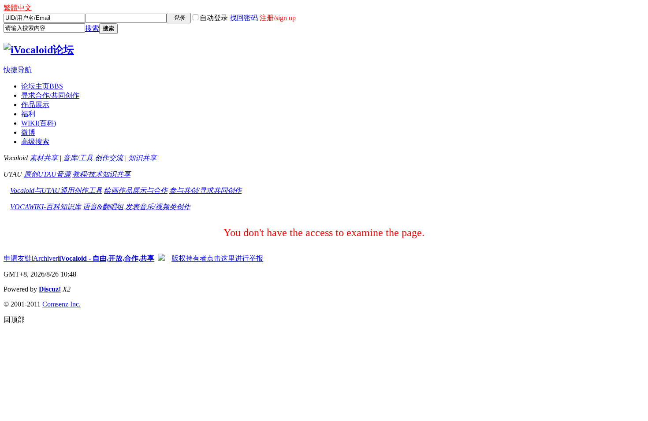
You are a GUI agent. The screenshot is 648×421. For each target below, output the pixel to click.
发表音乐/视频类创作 (157, 206)
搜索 (92, 28)
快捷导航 (18, 70)
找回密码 (244, 18)
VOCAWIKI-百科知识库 (45, 206)
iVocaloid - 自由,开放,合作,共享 (106, 258)
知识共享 (142, 158)
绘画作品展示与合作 (136, 190)
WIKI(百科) (38, 123)
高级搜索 (35, 141)
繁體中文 (18, 7)
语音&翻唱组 (103, 206)
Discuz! (50, 289)
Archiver (45, 258)
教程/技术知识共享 (101, 174)
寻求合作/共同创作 (50, 95)
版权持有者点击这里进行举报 (217, 258)
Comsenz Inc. (61, 304)
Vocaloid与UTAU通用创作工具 (56, 190)
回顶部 (14, 319)
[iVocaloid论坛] (39, 49)
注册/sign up (278, 18)
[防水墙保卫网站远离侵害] (161, 258)
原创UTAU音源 (47, 174)
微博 (28, 132)
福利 (28, 114)
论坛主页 (42, 86)
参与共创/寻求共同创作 (205, 190)
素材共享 (44, 158)
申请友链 (18, 258)
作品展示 (35, 104)
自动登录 (214, 18)
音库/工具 (78, 158)
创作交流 (109, 158)
